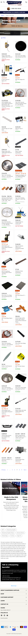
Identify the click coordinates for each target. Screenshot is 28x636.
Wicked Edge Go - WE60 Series (19, 222)
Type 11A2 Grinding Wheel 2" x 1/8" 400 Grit (7, 175)
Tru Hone (12, 535)
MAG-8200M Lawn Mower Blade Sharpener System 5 (7, 412)
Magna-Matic (4, 58)
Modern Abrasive (18, 153)
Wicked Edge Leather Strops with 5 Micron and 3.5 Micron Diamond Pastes (20, 320)
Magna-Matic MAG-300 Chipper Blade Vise (20, 411)
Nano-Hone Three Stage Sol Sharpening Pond (20, 388)
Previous (4, 469)
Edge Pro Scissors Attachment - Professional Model (19, 247)
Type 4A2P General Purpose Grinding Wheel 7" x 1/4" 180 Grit (7, 223)
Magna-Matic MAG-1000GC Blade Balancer (7, 56)
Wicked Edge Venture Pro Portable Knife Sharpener (6, 437)
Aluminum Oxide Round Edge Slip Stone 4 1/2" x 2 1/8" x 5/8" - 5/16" (7, 199)
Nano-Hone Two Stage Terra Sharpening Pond (7, 296)
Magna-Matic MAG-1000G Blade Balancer (7, 152)
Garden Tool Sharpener (7, 366)
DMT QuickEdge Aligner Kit (7, 319)
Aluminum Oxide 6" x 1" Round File (7, 460)
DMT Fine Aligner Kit (19, 79)
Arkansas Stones (20, 532)
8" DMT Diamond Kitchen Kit (5, 80)
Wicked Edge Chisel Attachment (19, 460)
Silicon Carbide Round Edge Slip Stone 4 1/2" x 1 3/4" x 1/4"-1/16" (20, 437)
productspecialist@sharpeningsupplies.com (11, 577)
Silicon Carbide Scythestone (18, 152)
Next (25, 469)
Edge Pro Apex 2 (19, 128)
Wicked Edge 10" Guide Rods (7, 129)
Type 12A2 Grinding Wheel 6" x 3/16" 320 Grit (20, 199)
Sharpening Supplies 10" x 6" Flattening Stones (20, 176)
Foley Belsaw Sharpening (19, 106)
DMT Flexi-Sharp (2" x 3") (20, 296)
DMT (2, 82)
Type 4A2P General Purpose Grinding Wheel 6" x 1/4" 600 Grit (20, 103)
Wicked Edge (4, 131)
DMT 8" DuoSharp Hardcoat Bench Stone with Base (7, 272)
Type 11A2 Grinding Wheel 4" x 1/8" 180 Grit (7, 344)
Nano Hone (17, 58)
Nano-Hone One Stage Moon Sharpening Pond (20, 56)
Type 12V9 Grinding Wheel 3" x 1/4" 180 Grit (7, 388)
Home (2, 15)
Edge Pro (17, 129)
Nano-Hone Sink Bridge (20, 343)
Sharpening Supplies (19, 177)
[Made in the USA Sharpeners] (11, 488)
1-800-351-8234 (6, 576)
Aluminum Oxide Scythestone (19, 271)
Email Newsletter (4, 618)
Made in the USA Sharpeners (11, 498)
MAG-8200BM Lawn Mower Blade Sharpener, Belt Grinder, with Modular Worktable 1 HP (7, 104)
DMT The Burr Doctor (20, 366)
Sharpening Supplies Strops (8, 532)
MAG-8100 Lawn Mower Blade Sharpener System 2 (7, 247)
